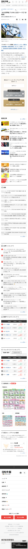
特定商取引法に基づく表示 (14, 530)
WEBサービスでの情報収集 (16, 526)
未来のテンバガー (18, 44)
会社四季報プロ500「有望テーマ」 (19, 5)
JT (6, 364)
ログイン (14, 85)
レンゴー (8, 338)
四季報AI (4, 501)
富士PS (7, 331)
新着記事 (8, 5)
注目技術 (20, 48)
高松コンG (8, 335)
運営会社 (10, 524)
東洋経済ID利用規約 (14, 534)
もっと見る (22, 119)
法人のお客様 (20, 517)
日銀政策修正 (10, 46)
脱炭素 (10, 48)
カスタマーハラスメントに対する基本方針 (14, 532)
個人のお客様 (7, 517)
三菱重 (7, 374)
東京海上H (8, 367)
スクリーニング (6, 490)
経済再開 (14, 48)
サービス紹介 (17, 524)
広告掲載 (7, 526)
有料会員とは (14, 109)
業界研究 (4, 494)
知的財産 (20, 528)
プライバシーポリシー (11, 528)
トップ (2, 5)
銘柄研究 (4, 486)
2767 (22, 57)
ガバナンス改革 (19, 46)
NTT (7, 371)
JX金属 (7, 324)
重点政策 (5, 48)
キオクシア (8, 328)
